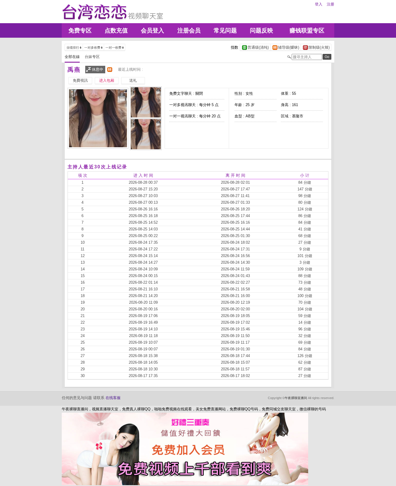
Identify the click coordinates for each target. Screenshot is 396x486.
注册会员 (189, 30)
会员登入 (152, 30)
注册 (330, 4)
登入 (318, 4)
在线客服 (113, 398)
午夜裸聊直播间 (296, 398)
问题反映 (261, 30)
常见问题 (225, 30)
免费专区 (80, 30)
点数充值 (116, 30)
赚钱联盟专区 (307, 30)
